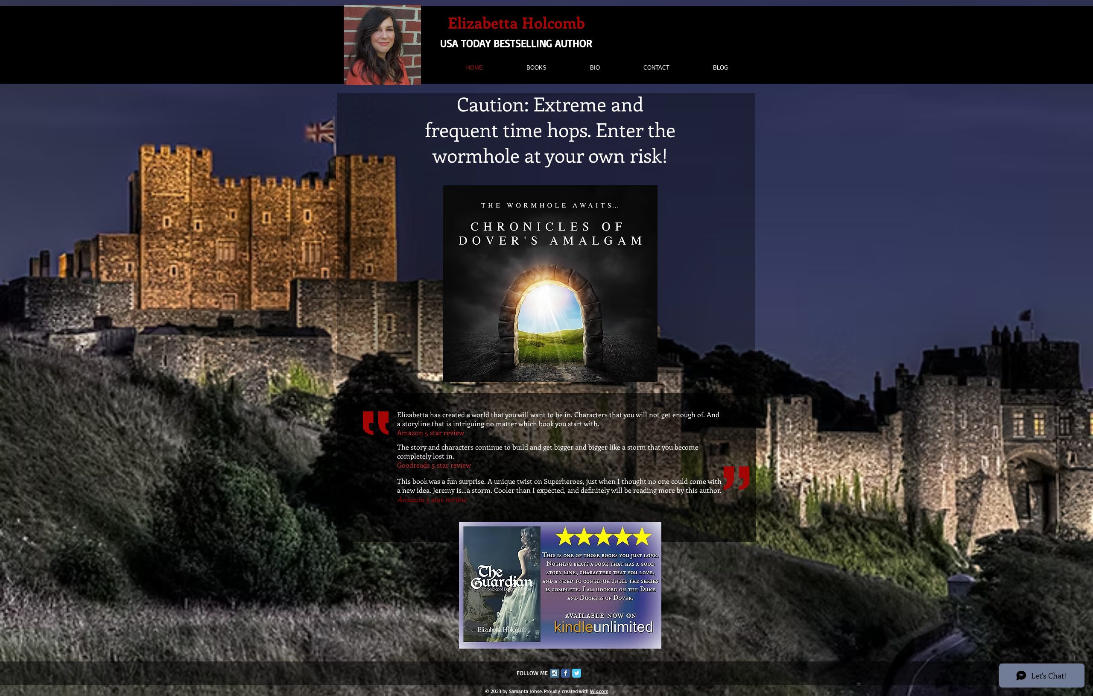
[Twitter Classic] (576, 673)
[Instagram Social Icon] (554, 673)
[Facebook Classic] (565, 673)
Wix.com (599, 691)
